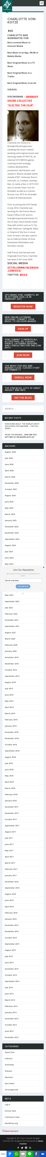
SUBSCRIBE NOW (23, 586)
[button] (23, 570)
